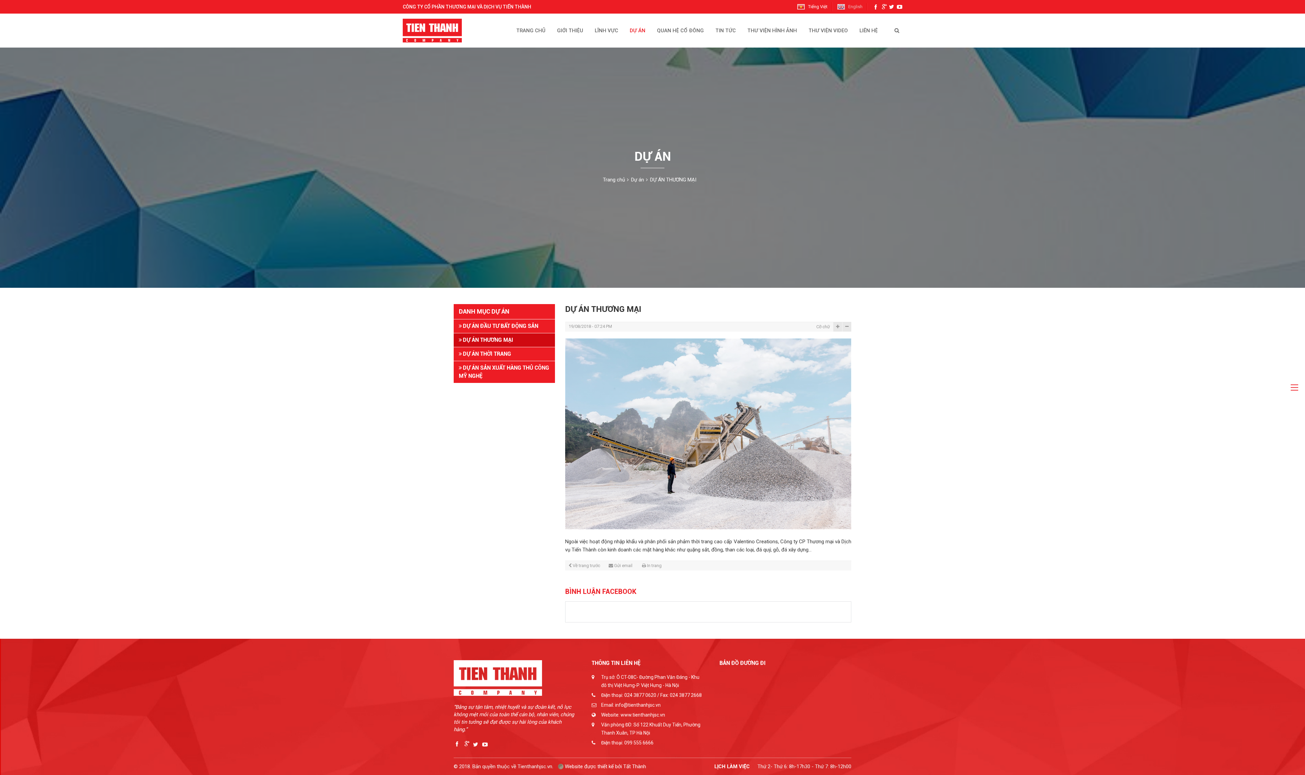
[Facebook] (877, 7)
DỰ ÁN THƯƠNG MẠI (673, 179)
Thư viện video (828, 31)
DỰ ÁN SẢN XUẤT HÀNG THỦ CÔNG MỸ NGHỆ (504, 372)
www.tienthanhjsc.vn (643, 715)
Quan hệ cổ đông (680, 31)
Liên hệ (868, 31)
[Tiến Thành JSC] (438, 30)
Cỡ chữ (823, 326)
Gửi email (623, 565)
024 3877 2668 (686, 695)
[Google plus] (884, 7)
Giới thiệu (570, 31)
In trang (654, 565)
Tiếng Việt (818, 6)
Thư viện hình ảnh (772, 31)
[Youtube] (899, 7)
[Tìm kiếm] (896, 30)
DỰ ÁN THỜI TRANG (487, 354)
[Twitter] (892, 7)
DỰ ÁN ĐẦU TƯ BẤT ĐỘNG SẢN (500, 326)
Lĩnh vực (606, 31)
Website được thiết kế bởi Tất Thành (604, 766)
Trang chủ (530, 31)
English (855, 6)
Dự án (637, 31)
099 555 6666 (639, 742)
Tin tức (725, 31)
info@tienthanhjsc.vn (638, 705)
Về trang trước (586, 565)
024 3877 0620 (640, 695)
